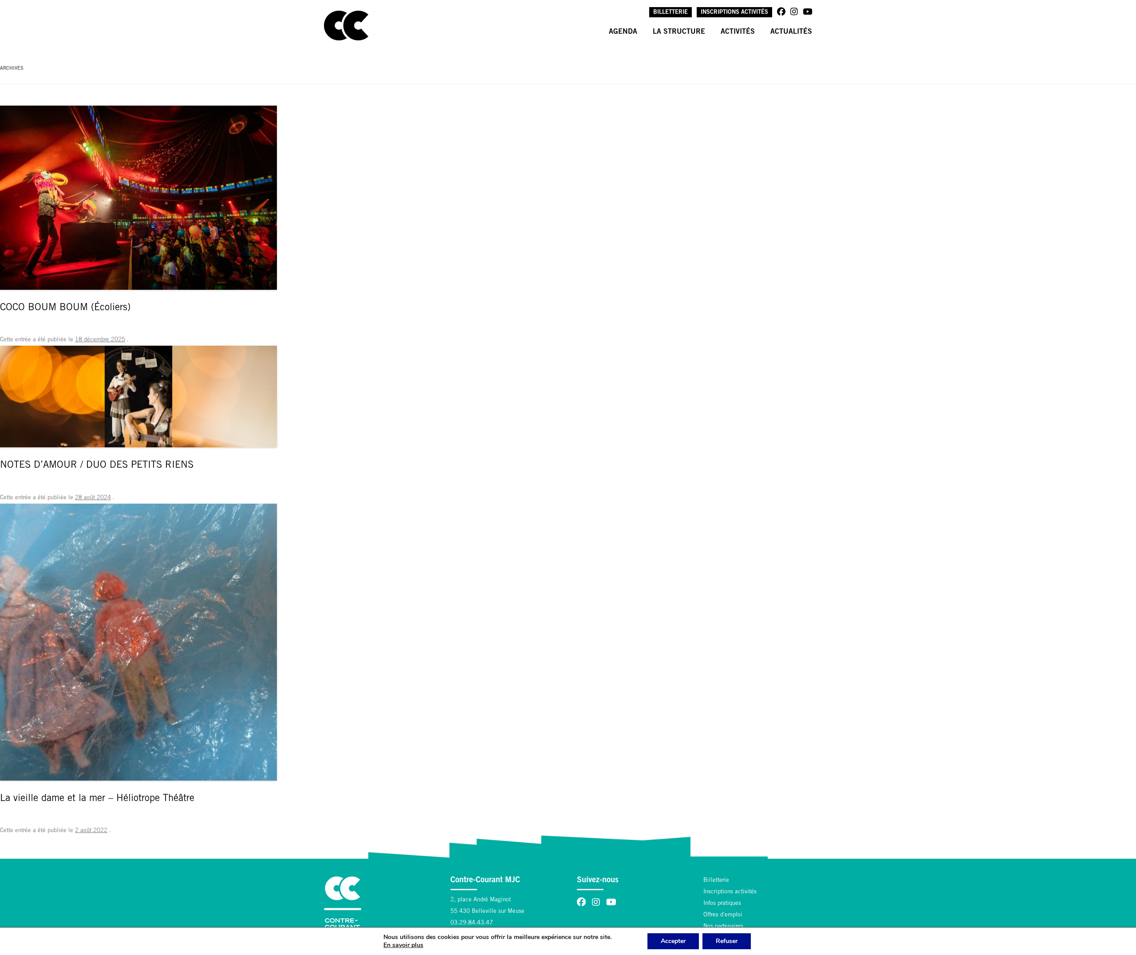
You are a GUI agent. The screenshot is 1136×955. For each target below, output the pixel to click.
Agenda (623, 32)
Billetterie (670, 13)
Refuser (727, 941)
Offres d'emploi (722, 915)
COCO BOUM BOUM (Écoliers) (65, 308)
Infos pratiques (722, 904)
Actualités (791, 32)
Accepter (673, 941)
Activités (738, 32)
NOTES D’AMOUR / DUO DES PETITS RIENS (96, 465)
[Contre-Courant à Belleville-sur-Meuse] (346, 25)
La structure (679, 32)
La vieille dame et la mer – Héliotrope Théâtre (97, 799)
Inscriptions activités (734, 13)
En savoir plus (403, 945)
